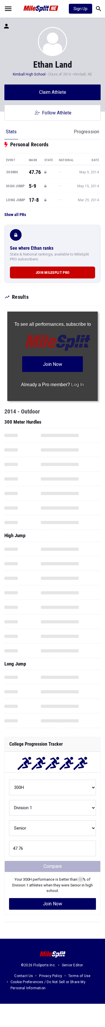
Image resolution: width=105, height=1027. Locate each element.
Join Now (52, 904)
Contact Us (23, 976)
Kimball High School (29, 74)
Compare (52, 866)
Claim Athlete (52, 92)
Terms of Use (79, 976)
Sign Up (81, 8)
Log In (77, 384)
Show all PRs (15, 214)
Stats (11, 131)
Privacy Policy (50, 976)
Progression (86, 131)
